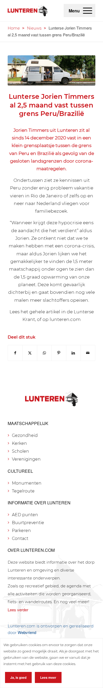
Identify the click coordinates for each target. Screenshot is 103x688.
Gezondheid (25, 435)
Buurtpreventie (28, 522)
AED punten (25, 514)
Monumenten (26, 483)
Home (14, 28)
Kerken (19, 443)
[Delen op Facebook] (15, 353)
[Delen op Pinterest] (59, 353)
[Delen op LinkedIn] (73, 353)
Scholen (20, 451)
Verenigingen (26, 459)
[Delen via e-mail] (88, 353)
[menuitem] (87, 10)
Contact (20, 538)
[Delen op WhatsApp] (44, 353)
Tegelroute (23, 491)
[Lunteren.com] (28, 10)
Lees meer (48, 677)
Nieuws (34, 28)
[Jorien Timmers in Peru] (51, 70)
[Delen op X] (30, 353)
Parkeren (21, 530)
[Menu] (87, 10)
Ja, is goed (18, 677)
